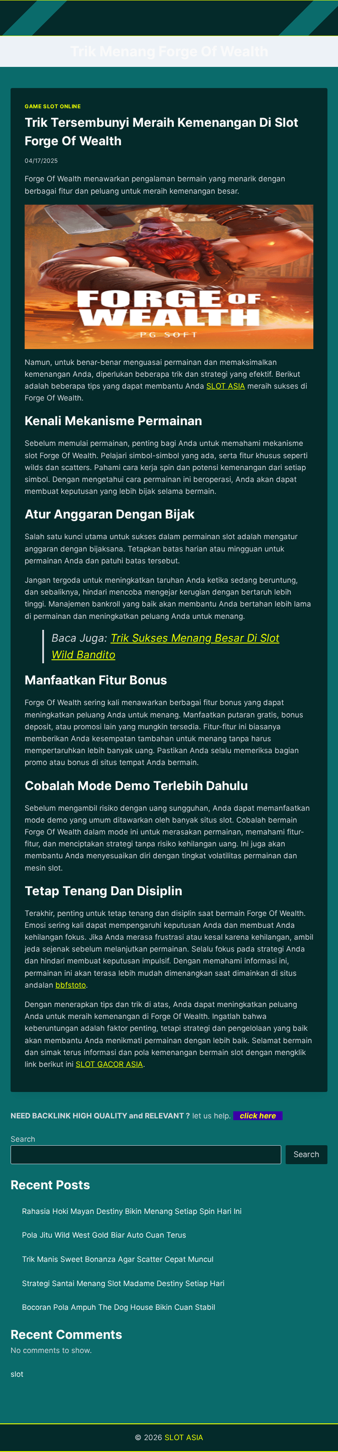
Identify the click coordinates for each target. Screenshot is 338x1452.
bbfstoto (70, 985)
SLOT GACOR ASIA (109, 1064)
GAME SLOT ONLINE (53, 106)
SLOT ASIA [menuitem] (225, 386)
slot (17, 1374)
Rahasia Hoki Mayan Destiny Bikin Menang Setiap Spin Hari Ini (132, 1211)
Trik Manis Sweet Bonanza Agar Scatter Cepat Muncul (117, 1259)
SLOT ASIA (184, 1437)
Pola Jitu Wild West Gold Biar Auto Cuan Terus (104, 1235)
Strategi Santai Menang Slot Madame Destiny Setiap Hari (123, 1283)
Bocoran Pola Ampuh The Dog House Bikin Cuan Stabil (118, 1307)
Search (23, 1139)
